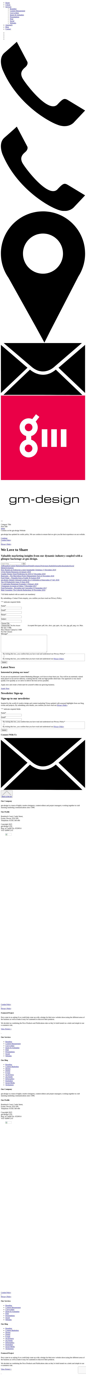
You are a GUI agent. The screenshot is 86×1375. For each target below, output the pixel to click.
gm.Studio (49, 566)
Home (7, 3)
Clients (7, 5)
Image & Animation (17, 15)
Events (35, 566)
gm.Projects (42, 566)
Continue (4, 538)
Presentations (14, 17)
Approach (8, 25)
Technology (9, 568)
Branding (13, 9)
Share (3, 528)
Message (4, 634)
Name (3, 606)
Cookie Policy (6, 540)
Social (12, 21)
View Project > (6, 1029)
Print (11, 19)
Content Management (17, 11)
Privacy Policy (6, 544)
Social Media (10, 1083)
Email (3, 610)
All (2, 566)
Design (25, 566)
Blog (7, 27)
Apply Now (5, 688)
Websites (13, 23)
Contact (8, 29)
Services (8, 7)
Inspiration (66, 566)
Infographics (57, 566)
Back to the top (7, 796)
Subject (3, 619)
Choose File (5, 623)
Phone (3, 615)
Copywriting (14, 13)
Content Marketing (16, 566)
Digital (30, 566)
